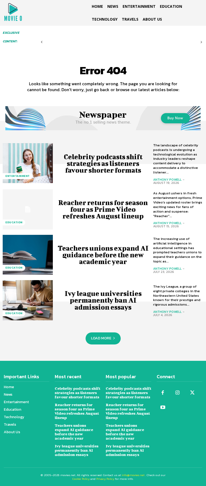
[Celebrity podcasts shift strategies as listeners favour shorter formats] (28, 163)
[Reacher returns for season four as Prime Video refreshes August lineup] (28, 209)
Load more (101, 338)
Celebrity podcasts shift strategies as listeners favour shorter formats (103, 163)
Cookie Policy (81, 479)
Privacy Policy (105, 479)
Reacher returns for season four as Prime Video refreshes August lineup (103, 209)
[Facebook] (163, 393)
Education (14, 222)
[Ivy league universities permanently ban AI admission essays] (28, 300)
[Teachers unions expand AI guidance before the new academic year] (28, 255)
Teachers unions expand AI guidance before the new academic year (103, 254)
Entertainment (17, 176)
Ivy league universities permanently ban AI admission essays (103, 300)
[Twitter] (192, 393)
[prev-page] (41, 42)
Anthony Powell (167, 179)
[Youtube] (163, 408)
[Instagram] (177, 393)
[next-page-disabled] (201, 42)
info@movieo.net (133, 475)
